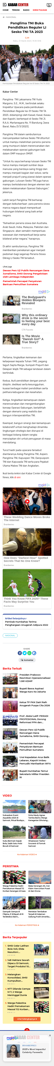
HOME (6, 10)
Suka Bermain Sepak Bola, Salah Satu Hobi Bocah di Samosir (12, 843)
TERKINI (16, 10)
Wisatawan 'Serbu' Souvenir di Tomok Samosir (36, 843)
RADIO (26, 10)
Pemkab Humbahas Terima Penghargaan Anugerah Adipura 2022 (26, 623)
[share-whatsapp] (29, 653)
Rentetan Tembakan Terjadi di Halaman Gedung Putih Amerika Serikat (38, 914)
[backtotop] (27, 1031)
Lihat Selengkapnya (26, 1019)
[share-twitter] (24, 653)
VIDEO (7, 795)
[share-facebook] (20, 653)
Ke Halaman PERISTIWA (26, 925)
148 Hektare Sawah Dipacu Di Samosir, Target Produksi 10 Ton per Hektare (18, 963)
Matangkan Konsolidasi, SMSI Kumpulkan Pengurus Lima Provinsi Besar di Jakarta (17, 977)
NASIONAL (10, 635)
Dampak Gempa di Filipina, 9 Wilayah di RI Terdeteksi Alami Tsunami (13, 914)
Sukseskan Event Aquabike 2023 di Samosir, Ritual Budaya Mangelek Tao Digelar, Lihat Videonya (13, 818)
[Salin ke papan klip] (34, 653)
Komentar (28, 660)
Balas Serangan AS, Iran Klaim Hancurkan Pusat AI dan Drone (39, 888)
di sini (17, 477)
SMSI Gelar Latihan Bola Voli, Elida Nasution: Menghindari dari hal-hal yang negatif (19, 949)
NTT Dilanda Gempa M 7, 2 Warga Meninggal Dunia (19, 992)
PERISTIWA (11, 866)
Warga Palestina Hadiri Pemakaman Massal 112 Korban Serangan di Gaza (14, 888)
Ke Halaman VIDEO (26, 854)
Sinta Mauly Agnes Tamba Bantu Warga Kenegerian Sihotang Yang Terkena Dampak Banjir (38, 818)
